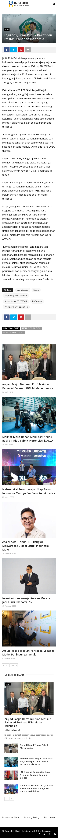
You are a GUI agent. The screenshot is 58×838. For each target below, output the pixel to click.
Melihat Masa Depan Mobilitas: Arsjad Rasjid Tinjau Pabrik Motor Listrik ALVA (27, 438)
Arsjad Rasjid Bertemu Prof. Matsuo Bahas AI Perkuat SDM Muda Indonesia (27, 386)
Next (13, 665)
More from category (13, 332)
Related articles (11, 328)
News (6, 29)
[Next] (12, 799)
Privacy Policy (31, 817)
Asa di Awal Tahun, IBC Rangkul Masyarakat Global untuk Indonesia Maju (25, 545)
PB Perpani (37, 301)
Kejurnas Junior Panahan (16, 295)
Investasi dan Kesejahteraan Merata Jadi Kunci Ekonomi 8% (26, 600)
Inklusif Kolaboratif (12, 730)
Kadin (36, 290)
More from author (31, 328)
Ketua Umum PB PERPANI (16, 301)
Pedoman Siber (10, 817)
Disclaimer (50, 817)
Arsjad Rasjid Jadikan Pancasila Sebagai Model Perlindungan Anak (28, 652)
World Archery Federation (16, 306)
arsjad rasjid (22, 290)
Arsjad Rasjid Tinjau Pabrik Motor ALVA (34, 746)
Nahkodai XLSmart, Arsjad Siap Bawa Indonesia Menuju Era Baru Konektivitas (28, 491)
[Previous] (6, 799)
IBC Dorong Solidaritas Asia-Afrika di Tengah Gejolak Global (35, 774)
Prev (7, 665)
